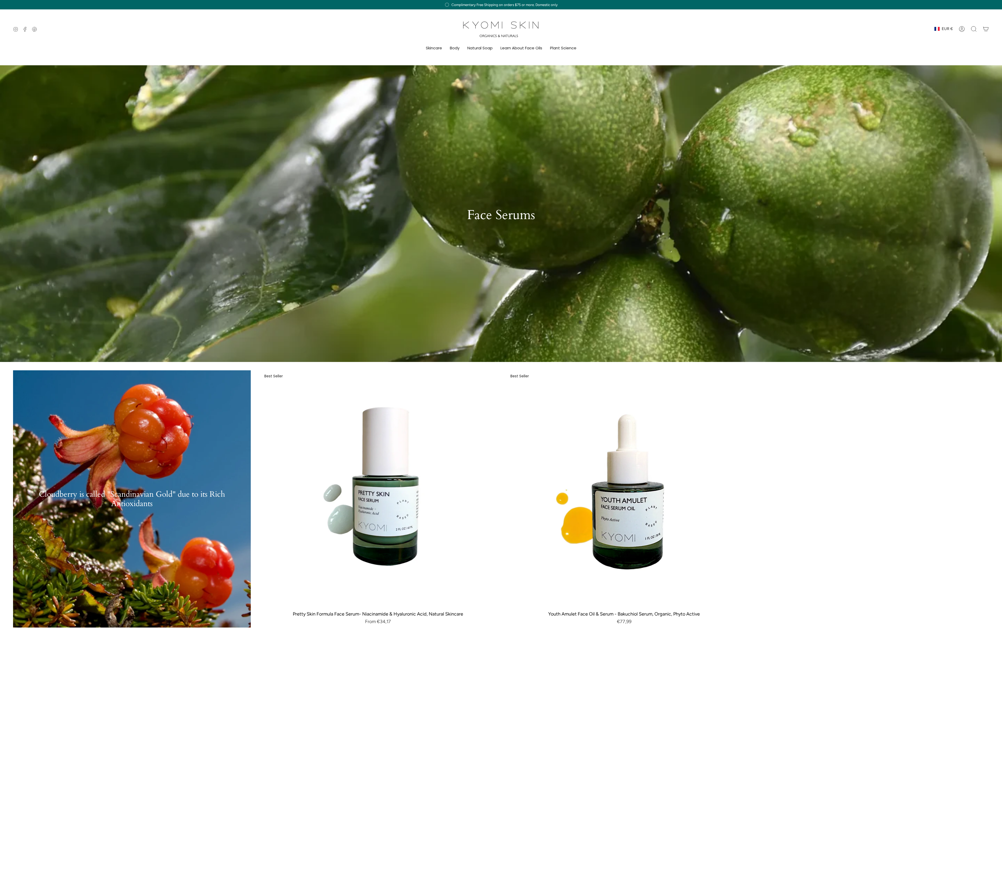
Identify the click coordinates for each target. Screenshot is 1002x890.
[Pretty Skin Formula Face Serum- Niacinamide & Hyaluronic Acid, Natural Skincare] (378, 489)
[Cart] (986, 29)
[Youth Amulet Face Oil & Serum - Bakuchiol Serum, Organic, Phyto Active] (624, 489)
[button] (434, 48)
